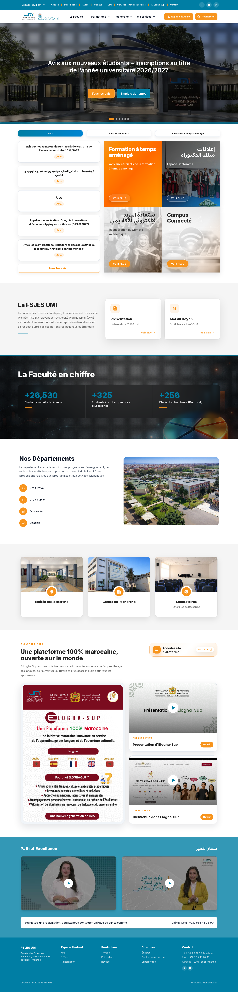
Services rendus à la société (131, 5)
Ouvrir (207, 744)
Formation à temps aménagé (187, 133)
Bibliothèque (70, 5)
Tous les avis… (59, 268)
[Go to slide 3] (119, 119)
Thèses (105, 952)
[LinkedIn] (216, 4)
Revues (105, 961)
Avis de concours (119, 133)
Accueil (55, 5)
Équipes (146, 952)
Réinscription (68, 961)
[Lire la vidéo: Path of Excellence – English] (68, 883)
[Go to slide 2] (114, 119)
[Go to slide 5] (125, 119)
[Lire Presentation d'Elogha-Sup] (173, 708)
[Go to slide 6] (128, 119)
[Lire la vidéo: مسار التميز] (169, 883)
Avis (50, 133)
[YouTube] (209, 4)
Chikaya (98, 5)
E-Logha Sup (157, 5)
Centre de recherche (153, 957)
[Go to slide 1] (110, 119)
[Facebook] (201, 4)
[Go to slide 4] (122, 119)
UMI (110, 5)
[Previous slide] (5, 73)
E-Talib (64, 957)
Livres (85, 5)
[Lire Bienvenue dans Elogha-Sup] (173, 780)
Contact (174, 5)
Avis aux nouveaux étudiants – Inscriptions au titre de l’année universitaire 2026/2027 (119, 66)
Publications (107, 957)
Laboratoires (149, 961)
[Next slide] (232, 73)
